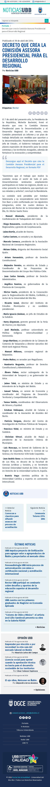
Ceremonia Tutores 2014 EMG (39, 516)
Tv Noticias (25, 727)
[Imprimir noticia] (46, 113)
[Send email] (42, 113)
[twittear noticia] (34, 113)
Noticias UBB (25, 736)
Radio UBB (25, 740)
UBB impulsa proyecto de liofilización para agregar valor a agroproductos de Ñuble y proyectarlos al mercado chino (25, 553)
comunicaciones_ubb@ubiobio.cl (25, 713)
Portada (25, 723)
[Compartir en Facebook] (30, 113)
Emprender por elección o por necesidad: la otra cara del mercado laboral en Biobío (20, 647)
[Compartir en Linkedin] (38, 113)
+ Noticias (40, 627)
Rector (16, 108)
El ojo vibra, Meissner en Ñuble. (21, 680)
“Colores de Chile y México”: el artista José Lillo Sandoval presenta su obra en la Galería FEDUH (24, 618)
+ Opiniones (39, 690)
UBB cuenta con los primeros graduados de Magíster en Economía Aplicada (23, 603)
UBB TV (25, 743)
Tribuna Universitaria (25, 730)
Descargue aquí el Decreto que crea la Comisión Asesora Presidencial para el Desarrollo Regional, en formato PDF (25, 164)
